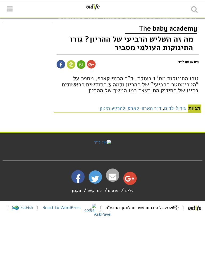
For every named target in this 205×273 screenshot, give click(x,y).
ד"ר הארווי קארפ (144, 108)
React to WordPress (62, 208)
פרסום (113, 191)
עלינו (128, 191)
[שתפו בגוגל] (91, 65)
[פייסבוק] (78, 181)
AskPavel (102, 214)
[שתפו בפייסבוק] (61, 65)
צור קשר (94, 191)
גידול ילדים (175, 108)
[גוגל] (129, 180)
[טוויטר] (95, 181)
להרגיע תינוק (112, 108)
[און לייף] (102, 142)
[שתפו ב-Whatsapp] (81, 65)
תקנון (76, 191)
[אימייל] (112, 176)
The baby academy (168, 28)
